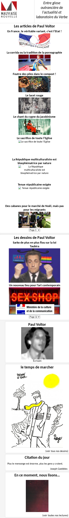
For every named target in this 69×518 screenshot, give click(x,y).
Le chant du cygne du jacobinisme (34, 116)
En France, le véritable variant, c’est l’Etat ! (34, 31)
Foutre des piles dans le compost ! (34, 74)
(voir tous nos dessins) (56, 451)
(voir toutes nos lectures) (55, 515)
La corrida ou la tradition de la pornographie (34, 52)
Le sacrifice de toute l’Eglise (34, 138)
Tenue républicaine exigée (34, 184)
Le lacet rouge (34, 95)
